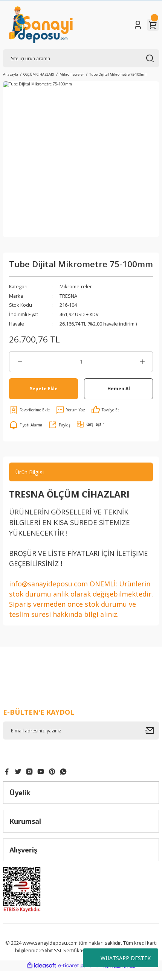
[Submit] (152, 730)
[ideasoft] (41, 965)
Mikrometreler (76, 286)
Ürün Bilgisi (29, 472)
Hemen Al (118, 388)
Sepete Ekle (44, 388)
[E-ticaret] (80, 966)
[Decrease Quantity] (19, 362)
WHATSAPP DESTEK (126, 958)
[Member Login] (138, 25)
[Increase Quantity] (142, 362)
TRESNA (68, 295)
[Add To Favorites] (29, 409)
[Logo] (41, 24)
